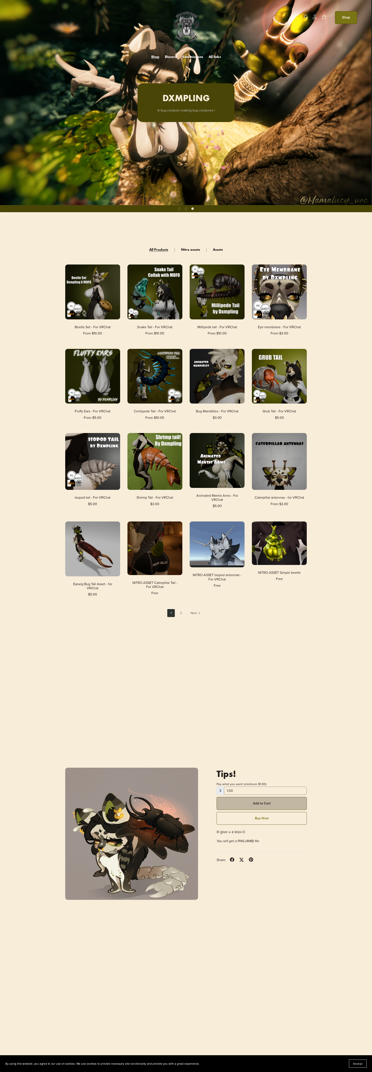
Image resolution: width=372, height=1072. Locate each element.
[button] (179, 208)
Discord (171, 56)
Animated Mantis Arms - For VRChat (217, 497)
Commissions (193, 56)
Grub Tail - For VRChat (279, 411)
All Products (158, 250)
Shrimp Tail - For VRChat (154, 497)
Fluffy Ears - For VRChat (92, 411)
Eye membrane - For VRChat (279, 327)
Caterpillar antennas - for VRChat (279, 497)
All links (215, 56)
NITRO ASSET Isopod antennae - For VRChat (217, 577)
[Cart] (326, 17)
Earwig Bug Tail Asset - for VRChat (92, 586)
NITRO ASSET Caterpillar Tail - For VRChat (154, 585)
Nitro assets (190, 250)
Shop (155, 56)
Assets (218, 250)
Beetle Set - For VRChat (93, 327)
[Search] (306, 17)
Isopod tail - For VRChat (92, 497)
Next (194, 613)
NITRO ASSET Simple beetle (279, 573)
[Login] (314, 16)
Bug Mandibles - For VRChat (217, 411)
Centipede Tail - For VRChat (155, 411)
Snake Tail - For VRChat (154, 327)
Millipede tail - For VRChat (217, 327)
